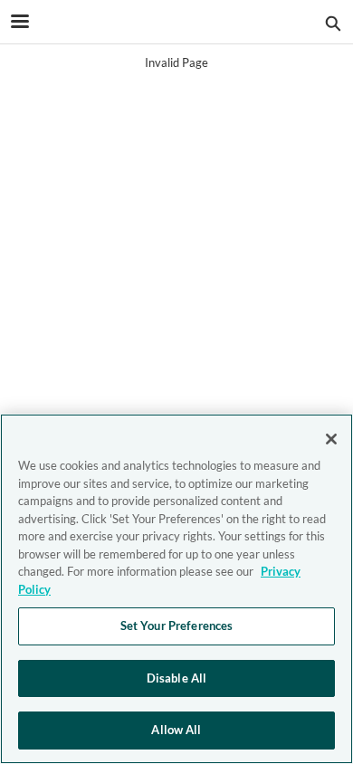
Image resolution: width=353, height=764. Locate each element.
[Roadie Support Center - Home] (176, 22)
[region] (176, 589)
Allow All (176, 729)
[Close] (331, 439)
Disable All (176, 678)
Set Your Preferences (177, 625)
